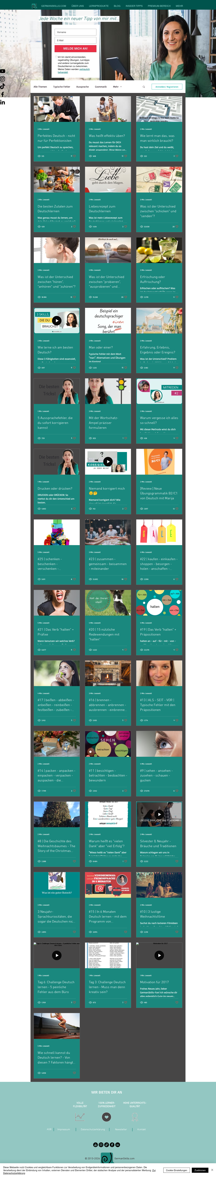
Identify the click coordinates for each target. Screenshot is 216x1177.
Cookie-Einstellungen (176, 1170)
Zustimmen (200, 1170)
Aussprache (82, 86)
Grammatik (101, 86)
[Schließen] (212, 1170)
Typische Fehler (61, 86)
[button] (143, 87)
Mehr (115, 86)
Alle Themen (40, 86)
